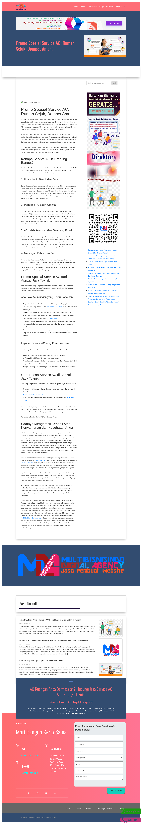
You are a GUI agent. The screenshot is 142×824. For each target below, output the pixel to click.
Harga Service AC (106, 7)
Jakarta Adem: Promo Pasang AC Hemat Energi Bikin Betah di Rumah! (50, 620)
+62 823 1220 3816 (29, 755)
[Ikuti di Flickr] (55, 793)
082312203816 (41, 460)
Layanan (91, 7)
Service (89, 809)
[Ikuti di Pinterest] (28, 793)
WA (24, 749)
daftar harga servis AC (54, 307)
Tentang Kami (52, 318)
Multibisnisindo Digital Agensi (31, 518)
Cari (114, 83)
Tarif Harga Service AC (105, 809)
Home (76, 7)
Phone (25, 766)
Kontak (119, 7)
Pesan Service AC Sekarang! (33, 395)
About (83, 7)
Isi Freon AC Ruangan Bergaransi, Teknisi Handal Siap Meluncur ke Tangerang (53, 640)
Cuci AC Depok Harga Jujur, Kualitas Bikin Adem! (41, 661)
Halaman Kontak (27, 463)
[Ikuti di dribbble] (37, 793)
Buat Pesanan (115, 791)
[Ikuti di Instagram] (46, 793)
